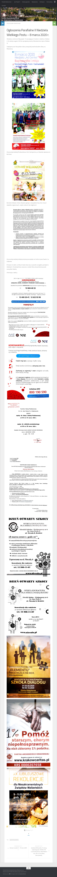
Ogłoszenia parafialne (13, 23)
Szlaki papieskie (26, 2)
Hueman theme (22, 874)
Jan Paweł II (17, 2)
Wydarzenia (35, 2)
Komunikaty (49, 2)
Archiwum (42, 2)
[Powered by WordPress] (9, 873)
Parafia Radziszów (6, 2)
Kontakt (4, 5)
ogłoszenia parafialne (14, 839)
